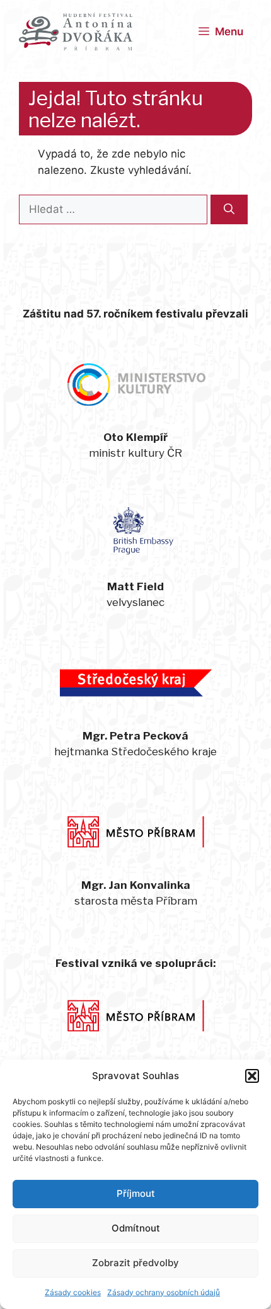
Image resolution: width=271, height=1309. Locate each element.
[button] (252, 1076)
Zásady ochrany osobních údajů (163, 1292)
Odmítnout (136, 1228)
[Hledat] (229, 210)
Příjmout (136, 1193)
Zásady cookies (73, 1292)
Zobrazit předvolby (135, 1263)
